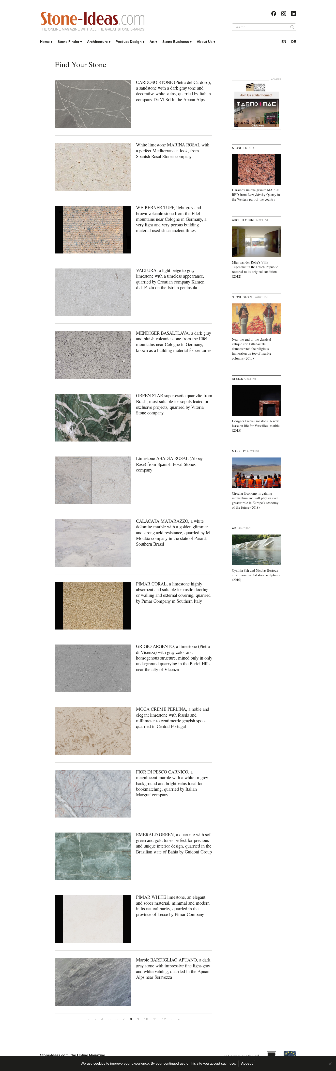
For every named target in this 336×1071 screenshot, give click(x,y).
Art (152, 42)
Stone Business (175, 42)
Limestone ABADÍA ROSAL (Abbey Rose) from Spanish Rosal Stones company (169, 464)
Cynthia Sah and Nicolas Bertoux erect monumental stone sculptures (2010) (256, 575)
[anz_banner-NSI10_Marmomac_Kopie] (256, 105)
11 (155, 1019)
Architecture (97, 42)
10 (146, 1019)
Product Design (129, 42)
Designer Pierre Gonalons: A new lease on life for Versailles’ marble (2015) (255, 426)
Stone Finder (68, 42)
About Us (205, 42)
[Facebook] (273, 13)
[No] (329, 1063)
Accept (247, 1063)
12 (164, 1019)
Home (45, 42)
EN (283, 42)
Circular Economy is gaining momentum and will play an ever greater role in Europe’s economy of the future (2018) (255, 500)
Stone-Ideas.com (92, 18)
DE (293, 42)
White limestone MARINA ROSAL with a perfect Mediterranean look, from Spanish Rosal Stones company (172, 150)
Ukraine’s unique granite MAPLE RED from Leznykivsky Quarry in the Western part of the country (256, 195)
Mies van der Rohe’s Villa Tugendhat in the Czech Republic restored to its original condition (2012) (255, 269)
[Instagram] (283, 13)
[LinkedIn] (293, 13)
